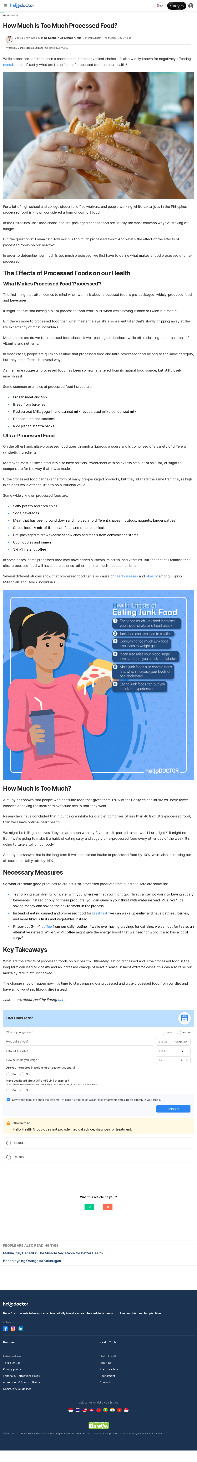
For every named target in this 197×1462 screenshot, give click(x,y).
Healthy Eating (11, 15)
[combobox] (160, 5)
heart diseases (126, 576)
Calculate (173, 1108)
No (27, 1074)
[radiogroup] (176, 1032)
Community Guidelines (17, 1388)
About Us (105, 1362)
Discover (9, 1342)
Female (187, 1032)
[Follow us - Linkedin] (20, 1328)
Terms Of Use (12, 1362)
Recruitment (107, 1375)
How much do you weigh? (22, 1060)
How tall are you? (17, 1050)
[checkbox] (8, 1099)
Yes (14, 1074)
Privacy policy (12, 1369)
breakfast (99, 913)
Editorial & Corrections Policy (21, 1375)
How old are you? (17, 1041)
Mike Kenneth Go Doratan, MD (61, 37)
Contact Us (107, 1382)
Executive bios (109, 1369)
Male (170, 1032)
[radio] (163, 1032)
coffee (47, 926)
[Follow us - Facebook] (5, 1328)
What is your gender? (19, 1032)
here (61, 1000)
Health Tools (108, 1342)
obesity (152, 576)
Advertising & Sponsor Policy (21, 1382)
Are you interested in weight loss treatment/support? (40, 1067)
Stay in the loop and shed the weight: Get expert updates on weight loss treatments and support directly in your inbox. (86, 1099)
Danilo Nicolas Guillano (30, 47)
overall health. (14, 65)
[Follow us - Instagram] (13, 1328)
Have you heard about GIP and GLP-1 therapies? (37, 1080)
